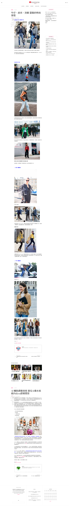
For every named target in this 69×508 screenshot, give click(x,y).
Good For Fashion (43, 6)
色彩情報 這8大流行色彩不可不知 (50, 53)
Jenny (12, 17)
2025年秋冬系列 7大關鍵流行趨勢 (15, 371)
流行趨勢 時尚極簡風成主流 (35, 380)
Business (27, 6)
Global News (37, 6)
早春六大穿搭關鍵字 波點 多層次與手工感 (33, 496)
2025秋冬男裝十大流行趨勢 (35, 371)
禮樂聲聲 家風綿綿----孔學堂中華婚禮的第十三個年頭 (51, 21)
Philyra (19, 462)
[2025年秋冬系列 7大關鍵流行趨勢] (16, 367)
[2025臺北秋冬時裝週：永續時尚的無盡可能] (26, 367)
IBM (16, 462)
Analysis (22, 6)
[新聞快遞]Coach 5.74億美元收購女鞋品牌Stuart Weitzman (51, 40)
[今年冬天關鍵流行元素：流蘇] (16, 377)
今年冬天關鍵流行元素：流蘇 (14, 380)
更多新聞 (46, 22)
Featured (31, 6)
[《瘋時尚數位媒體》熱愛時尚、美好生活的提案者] (34, 2)
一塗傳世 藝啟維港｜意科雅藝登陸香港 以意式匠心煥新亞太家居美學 (51, 16)
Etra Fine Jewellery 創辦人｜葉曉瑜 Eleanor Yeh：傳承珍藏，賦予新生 (50, 19)
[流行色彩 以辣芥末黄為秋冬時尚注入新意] (26, 376)
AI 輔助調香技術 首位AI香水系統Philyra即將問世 (26, 392)
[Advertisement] (51, 29)
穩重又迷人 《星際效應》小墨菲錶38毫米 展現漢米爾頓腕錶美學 (51, 52)
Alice (23, 466)
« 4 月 (50, 501)
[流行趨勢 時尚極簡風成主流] (37, 377)
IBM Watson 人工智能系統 (21, 456)
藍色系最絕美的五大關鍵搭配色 (50, 38)
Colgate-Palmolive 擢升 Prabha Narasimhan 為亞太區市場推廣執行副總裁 (50, 14)
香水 (26, 443)
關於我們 (18, 494)
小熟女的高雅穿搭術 (33, 494)
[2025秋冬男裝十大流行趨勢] (37, 368)
